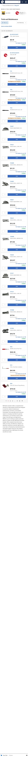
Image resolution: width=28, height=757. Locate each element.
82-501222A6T (14, 34)
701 (11, 71)
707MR (12, 310)
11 (17, 401)
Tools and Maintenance (8, 5)
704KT (12, 126)
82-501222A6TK (14, 53)
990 (11, 383)
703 (11, 108)
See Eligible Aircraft (20, 43)
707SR (12, 328)
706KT (12, 200)
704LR (12, 145)
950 (11, 347)
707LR (12, 292)
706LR (12, 218)
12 (19, 401)
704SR (12, 181)
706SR (12, 255)
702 (11, 89)
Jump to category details (6, 26)
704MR (12, 163)
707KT (12, 273)
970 (11, 365)
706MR (12, 236)
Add (17, 47)
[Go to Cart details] (22, 2)
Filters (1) (5, 22)
